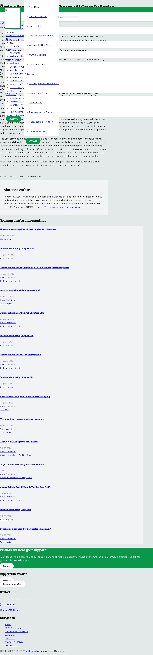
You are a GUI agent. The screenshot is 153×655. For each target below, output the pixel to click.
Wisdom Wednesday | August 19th (17, 248)
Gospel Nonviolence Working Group (16, 455)
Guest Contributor (8, 277)
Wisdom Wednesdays (16, 631)
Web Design (29, 651)
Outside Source (7, 239)
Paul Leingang (6, 258)
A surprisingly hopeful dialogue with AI (20, 290)
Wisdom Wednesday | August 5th (16, 377)
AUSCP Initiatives (14, 642)
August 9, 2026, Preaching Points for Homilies (22, 464)
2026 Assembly (13, 628)
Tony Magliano (6, 303)
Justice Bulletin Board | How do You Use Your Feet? (25, 486)
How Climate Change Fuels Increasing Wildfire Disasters (28, 229)
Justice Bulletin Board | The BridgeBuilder (20, 354)
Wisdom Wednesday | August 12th (16, 335)
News (8, 624)
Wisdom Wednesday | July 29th (15, 509)
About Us (10, 638)
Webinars (10, 635)
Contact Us (11, 645)
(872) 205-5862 (8, 604)
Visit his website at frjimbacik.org (62, 207)
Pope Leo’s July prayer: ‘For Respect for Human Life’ (25, 528)
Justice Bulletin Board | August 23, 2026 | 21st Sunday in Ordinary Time (34, 267)
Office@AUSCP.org (10, 610)
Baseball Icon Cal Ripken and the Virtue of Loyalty (25, 396)
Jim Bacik (4, 410)
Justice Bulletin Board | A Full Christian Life (22, 312)
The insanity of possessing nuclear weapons (22, 419)
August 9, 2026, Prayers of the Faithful (19, 441)
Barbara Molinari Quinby (10, 281)
